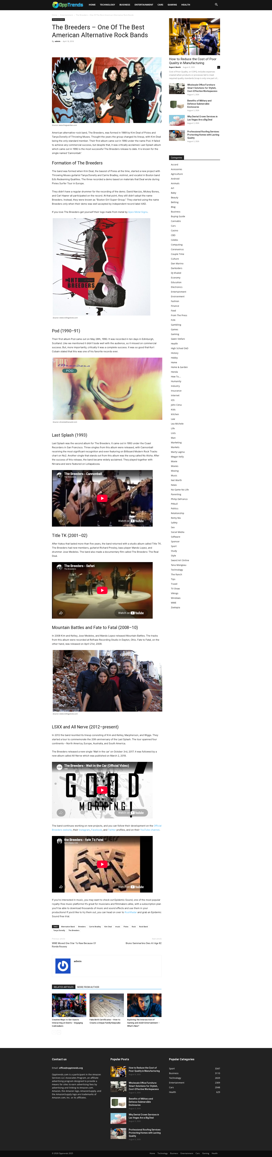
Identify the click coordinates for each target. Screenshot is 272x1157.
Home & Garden (179, 367)
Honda (174, 371)
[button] (216, 4)
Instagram (84, 829)
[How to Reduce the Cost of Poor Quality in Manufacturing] (194, 36)
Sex (173, 527)
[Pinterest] (69, 48)
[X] (62, 48)
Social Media (177, 532)
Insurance (176, 390)
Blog (173, 206)
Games (174, 329)
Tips (173, 579)
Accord (174, 164)
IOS (173, 400)
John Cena (176, 404)
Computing (177, 244)
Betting (174, 202)
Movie (174, 461)
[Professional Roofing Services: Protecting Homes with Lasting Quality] (177, 135)
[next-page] (59, 1032)
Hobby (174, 357)
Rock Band (143, 926)
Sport (174, 546)
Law (173, 418)
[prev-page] (54, 1032)
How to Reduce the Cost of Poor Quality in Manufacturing (192, 61)
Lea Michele (177, 423)
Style (173, 555)
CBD (173, 235)
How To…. (176, 376)
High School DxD (179, 348)
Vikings (174, 593)
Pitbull (174, 503)
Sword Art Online (180, 560)
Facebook (96, 829)
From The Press (179, 315)
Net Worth (176, 480)
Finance (175, 305)
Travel (174, 583)
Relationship (177, 513)
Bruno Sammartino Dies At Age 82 (144, 943)
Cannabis (176, 221)
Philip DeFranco (179, 499)
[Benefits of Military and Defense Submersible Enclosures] (177, 104)
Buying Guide (178, 216)
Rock (134, 926)
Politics (174, 508)
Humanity (176, 381)
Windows (176, 597)
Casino (174, 230)
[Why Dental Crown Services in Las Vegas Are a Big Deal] (177, 120)
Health (185, 4)
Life (173, 428)
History (174, 352)
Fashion (175, 301)
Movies (174, 466)
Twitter (112, 829)
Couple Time (177, 254)
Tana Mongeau (178, 565)
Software (175, 536)
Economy (175, 277)
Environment (177, 296)
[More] (84, 48)
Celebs (174, 239)
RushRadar (131, 912)
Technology (107, 4)
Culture (175, 258)
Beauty (174, 197)
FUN (173, 320)
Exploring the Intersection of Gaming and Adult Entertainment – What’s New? (143, 1022)
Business (124, 4)
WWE (173, 602)
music (117, 926)
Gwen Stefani (178, 338)
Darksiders (176, 268)
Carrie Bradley (95, 926)
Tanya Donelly (59, 930)
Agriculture (177, 173)
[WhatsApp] (77, 48)
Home (92, 4)
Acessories (176, 169)
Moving (175, 470)
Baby (173, 192)
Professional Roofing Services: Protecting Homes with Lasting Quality (203, 134)
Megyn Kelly (177, 456)
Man (173, 437)
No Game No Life (180, 489)
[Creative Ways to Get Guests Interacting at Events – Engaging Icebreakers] (69, 1005)
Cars (160, 4)
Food (173, 310)
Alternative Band (68, 926)
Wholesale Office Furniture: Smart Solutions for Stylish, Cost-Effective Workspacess (202, 88)
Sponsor (175, 541)
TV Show (175, 588)
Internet (175, 395)
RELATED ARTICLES (64, 987)
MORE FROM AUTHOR (88, 987)
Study (174, 550)
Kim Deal (108, 926)
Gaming (172, 4)
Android (175, 178)
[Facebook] (55, 48)
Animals (175, 183)
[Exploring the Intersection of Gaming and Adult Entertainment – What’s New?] (144, 1005)
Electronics (176, 287)
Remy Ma (176, 517)
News (174, 484)
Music (174, 475)
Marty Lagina (178, 451)
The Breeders (73, 930)
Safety (174, 522)
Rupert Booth (175, 67)
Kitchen (175, 414)
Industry (175, 385)
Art (172, 188)
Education (176, 282)
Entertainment (144, 4)
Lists (173, 433)
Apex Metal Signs (137, 211)
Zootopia (175, 607)
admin (57, 41)
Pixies (126, 926)
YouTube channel (149, 829)
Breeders (82, 926)
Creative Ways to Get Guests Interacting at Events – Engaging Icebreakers (67, 1022)
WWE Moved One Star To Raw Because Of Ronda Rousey (74, 945)
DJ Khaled (176, 272)
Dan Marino (177, 263)
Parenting (176, 494)
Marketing (176, 442)
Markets (175, 447)
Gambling (176, 324)
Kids (173, 409)
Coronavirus (177, 249)
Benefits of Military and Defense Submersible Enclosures (199, 103)
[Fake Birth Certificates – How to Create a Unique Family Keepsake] (107, 1005)
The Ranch (176, 574)
